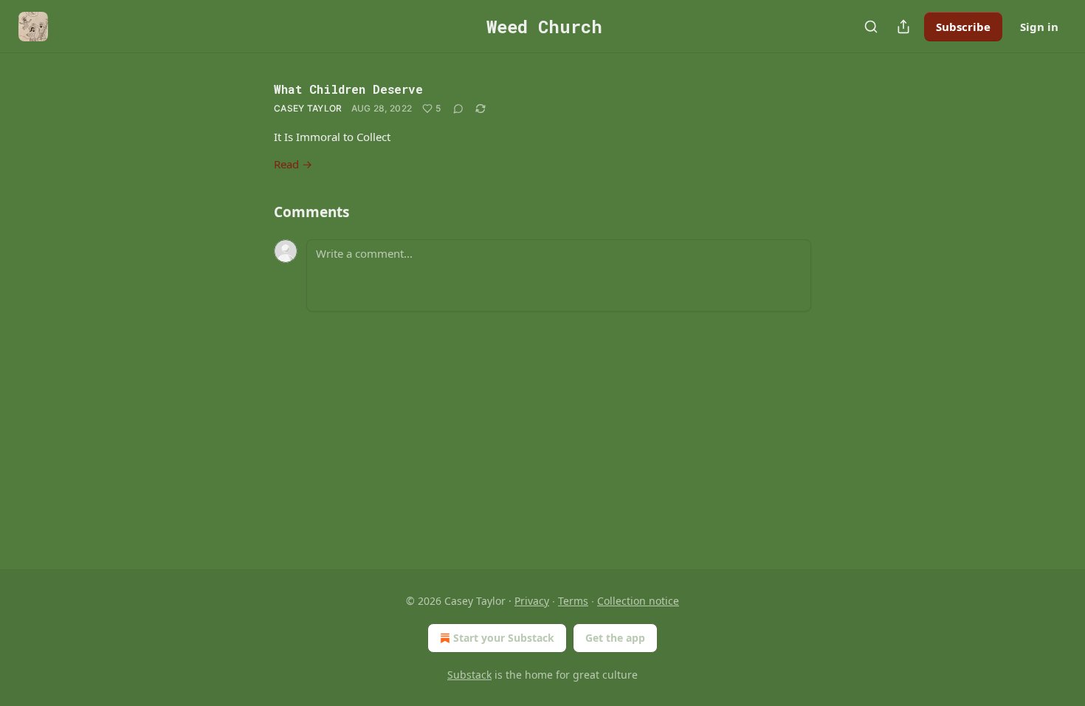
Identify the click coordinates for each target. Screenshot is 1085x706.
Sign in (1039, 26)
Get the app (615, 638)
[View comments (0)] (458, 108)
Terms (573, 601)
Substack (469, 675)
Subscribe (963, 26)
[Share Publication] (903, 26)
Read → (293, 164)
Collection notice (638, 601)
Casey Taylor (308, 108)
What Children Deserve (348, 89)
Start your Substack (503, 638)
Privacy (531, 601)
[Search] (871, 26)
